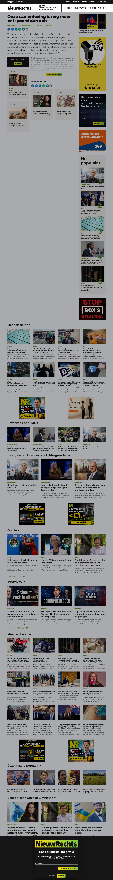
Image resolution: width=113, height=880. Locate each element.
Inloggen (10, 2)
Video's (102, 8)
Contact (76, 2)
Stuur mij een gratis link (68, 868)
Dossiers (92, 2)
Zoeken (68, 2)
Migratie (92, 8)
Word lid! (19, 2)
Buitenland (80, 8)
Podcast (68, 8)
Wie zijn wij (102, 2)
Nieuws (84, 2)
